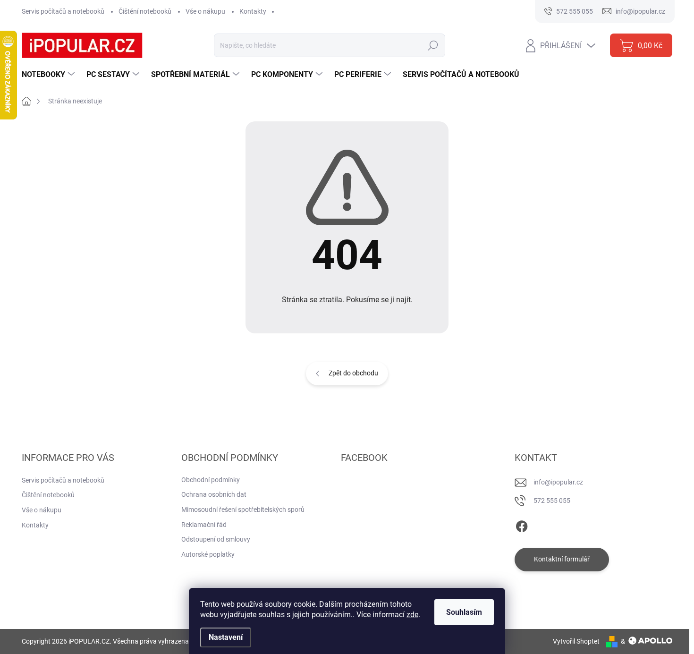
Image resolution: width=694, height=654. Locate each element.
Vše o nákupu (205, 11)
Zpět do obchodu (353, 373)
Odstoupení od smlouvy (215, 539)
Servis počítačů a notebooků (63, 11)
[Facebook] (522, 525)
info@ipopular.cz (558, 482)
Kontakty (252, 11)
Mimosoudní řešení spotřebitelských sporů (243, 509)
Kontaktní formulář (562, 559)
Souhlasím (464, 612)
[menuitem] (49, 74)
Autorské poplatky (208, 554)
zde (412, 614)
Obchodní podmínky (210, 480)
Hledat (432, 45)
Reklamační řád (204, 524)
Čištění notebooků (144, 11)
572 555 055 (551, 500)
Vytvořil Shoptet (576, 641)
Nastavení (226, 637)
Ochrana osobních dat (213, 494)
